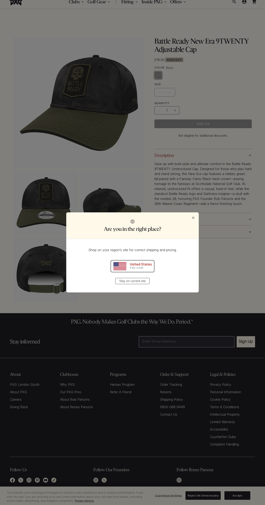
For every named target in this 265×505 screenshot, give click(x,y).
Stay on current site (132, 281)
